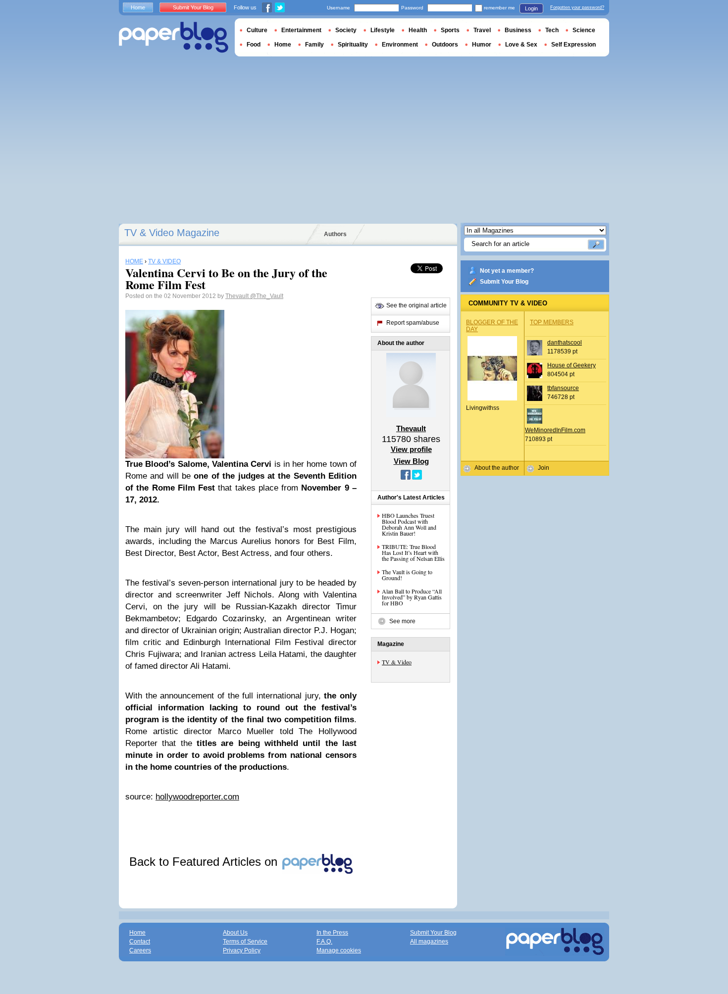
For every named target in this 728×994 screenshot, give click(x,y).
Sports (450, 30)
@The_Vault (266, 296)
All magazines (429, 941)
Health (418, 30)
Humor (481, 44)
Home (138, 7)
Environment (400, 44)
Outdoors (445, 44)
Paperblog (173, 37)
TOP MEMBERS (551, 322)
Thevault (237, 296)
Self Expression (573, 44)
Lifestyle (382, 30)
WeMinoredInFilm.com (555, 430)
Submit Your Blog (504, 281)
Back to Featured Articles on (205, 861)
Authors (335, 234)
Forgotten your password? (577, 7)
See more (402, 621)
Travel (482, 30)
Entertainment (301, 30)
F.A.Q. (324, 941)
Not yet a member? (507, 270)
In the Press (332, 932)
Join (543, 467)
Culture (257, 30)
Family (314, 44)
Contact (139, 941)
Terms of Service (245, 941)
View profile (411, 449)
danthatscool (564, 342)
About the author (496, 467)
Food (253, 44)
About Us (235, 932)
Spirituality (353, 44)
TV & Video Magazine (171, 232)
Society (346, 30)
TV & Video (397, 662)
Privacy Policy (241, 950)
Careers (140, 950)
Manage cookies (338, 950)
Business (518, 30)
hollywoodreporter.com (197, 796)
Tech (552, 30)
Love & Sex (521, 44)
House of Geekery (571, 365)
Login (531, 8)
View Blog (411, 461)
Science (583, 30)
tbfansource (563, 388)
